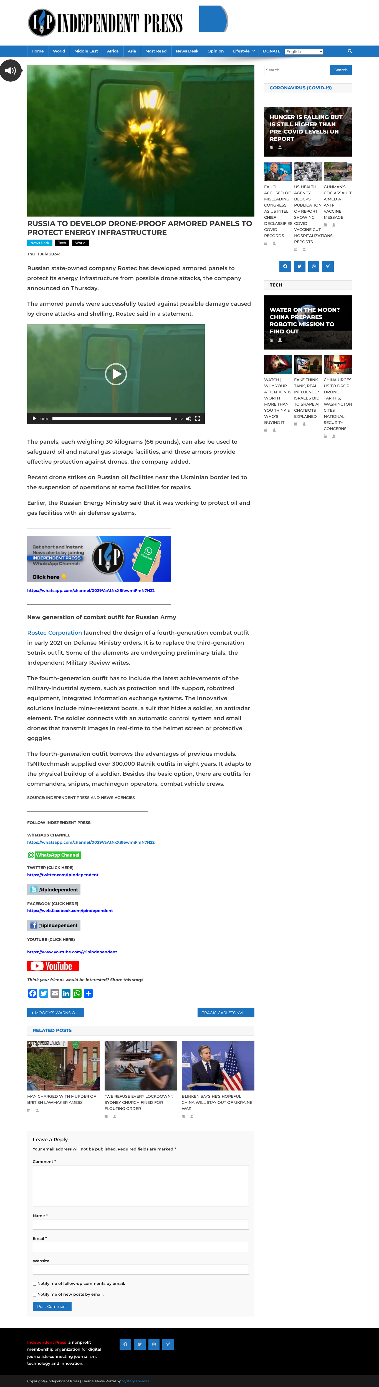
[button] (116, 374)
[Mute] (188, 418)
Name (40, 1215)
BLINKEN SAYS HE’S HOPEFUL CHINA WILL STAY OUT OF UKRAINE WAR (217, 1102)
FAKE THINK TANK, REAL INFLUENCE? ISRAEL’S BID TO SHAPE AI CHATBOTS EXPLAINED (307, 398)
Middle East (86, 51)
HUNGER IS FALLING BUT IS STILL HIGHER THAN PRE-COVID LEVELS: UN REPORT (306, 128)
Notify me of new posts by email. (70, 1294)
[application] (116, 374)
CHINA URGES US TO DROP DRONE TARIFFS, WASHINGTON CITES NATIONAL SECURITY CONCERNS (338, 404)
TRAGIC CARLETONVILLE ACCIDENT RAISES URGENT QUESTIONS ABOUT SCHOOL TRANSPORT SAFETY (228, 1012)
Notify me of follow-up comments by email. (81, 1283)
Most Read (156, 51)
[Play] (34, 418)
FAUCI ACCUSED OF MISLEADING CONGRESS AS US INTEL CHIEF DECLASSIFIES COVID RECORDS (278, 211)
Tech (62, 243)
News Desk (187, 51)
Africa (113, 51)
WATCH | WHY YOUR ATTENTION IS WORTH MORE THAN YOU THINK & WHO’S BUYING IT (277, 401)
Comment (44, 1161)
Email (40, 1238)
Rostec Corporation (54, 632)
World (59, 51)
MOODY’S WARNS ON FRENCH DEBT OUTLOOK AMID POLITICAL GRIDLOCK (59, 1012)
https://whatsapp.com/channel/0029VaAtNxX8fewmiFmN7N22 (91, 590)
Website (41, 1260)
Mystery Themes (135, 1381)
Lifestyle (241, 51)
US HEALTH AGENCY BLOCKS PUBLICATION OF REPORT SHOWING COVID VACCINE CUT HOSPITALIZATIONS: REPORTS (308, 214)
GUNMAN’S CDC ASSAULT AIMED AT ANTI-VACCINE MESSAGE (338, 202)
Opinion (216, 51)
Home (38, 51)
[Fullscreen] (197, 418)
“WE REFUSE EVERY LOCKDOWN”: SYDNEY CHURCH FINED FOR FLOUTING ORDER (139, 1102)
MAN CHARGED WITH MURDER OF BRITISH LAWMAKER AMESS (61, 1099)
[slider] (111, 418)
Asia (132, 51)
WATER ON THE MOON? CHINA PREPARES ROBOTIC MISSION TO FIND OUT (305, 320)
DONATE (271, 51)
